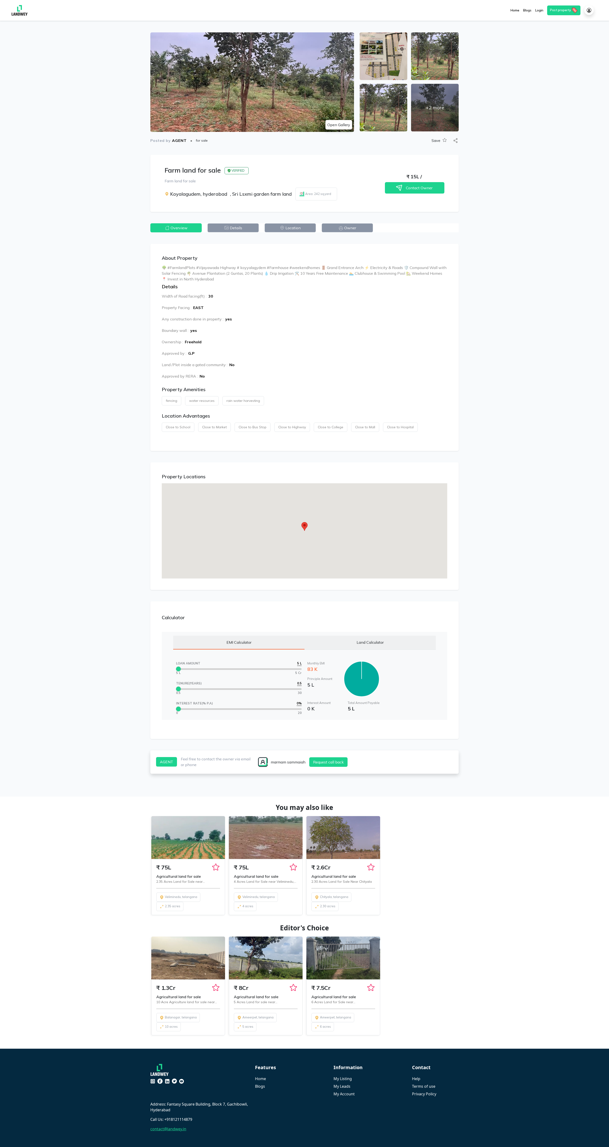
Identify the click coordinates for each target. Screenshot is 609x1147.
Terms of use (423, 1086)
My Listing (343, 1078)
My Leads (342, 1086)
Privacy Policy (424, 1094)
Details (236, 227)
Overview (179, 227)
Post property (560, 10)
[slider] (178, 669)
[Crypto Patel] (160, 1069)
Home (260, 1078)
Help (416, 1078)
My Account (344, 1094)
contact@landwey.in (168, 1129)
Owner (350, 227)
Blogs (260, 1086)
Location (293, 227)
